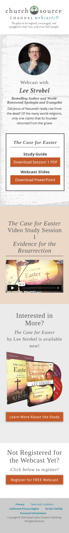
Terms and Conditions (42, 504)
